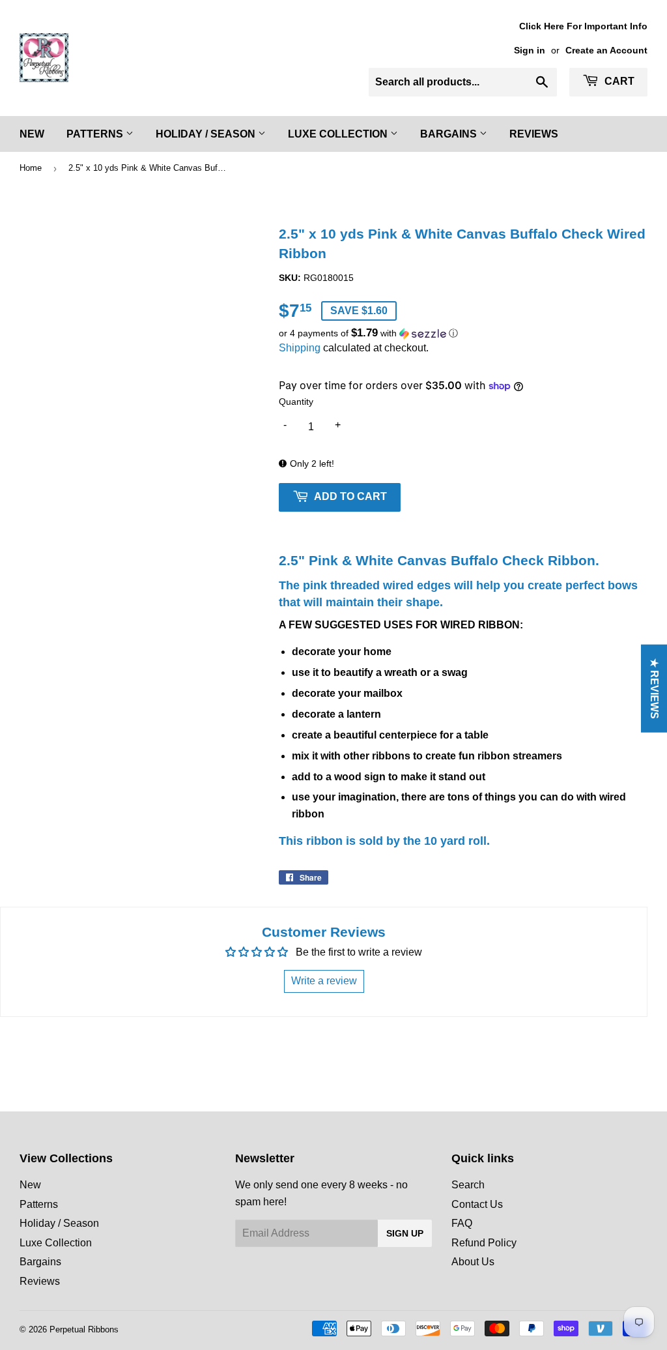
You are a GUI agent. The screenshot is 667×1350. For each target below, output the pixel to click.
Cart (618, 81)
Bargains (449, 133)
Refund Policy (484, 1242)
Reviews (533, 133)
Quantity (296, 401)
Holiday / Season (207, 133)
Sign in (529, 50)
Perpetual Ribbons (84, 1329)
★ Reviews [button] (654, 688)
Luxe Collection (339, 133)
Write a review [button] (324, 980)
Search (468, 1184)
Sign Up (404, 1233)
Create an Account (606, 50)
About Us (472, 1261)
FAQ (461, 1223)
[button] (463, 333)
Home (31, 168)
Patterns (96, 133)
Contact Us (477, 1204)
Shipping (299, 347)
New (32, 133)
